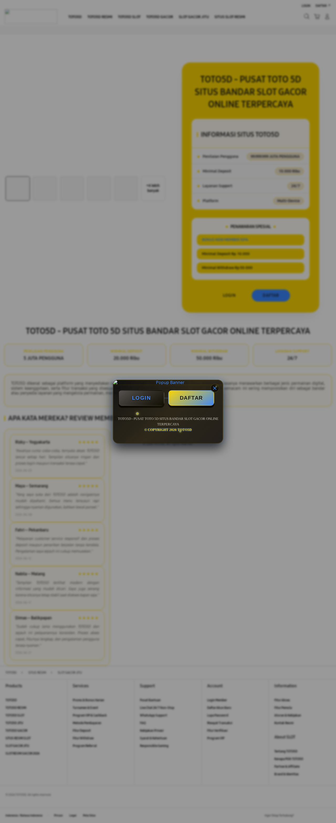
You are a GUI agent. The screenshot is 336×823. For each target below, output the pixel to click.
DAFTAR (191, 398)
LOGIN (141, 398)
